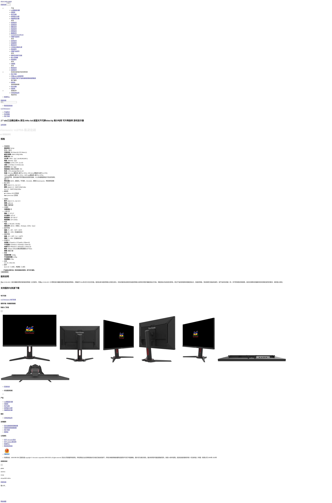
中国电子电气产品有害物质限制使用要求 (23, 78)
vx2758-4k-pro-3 (5, 108)
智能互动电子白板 (16, 55)
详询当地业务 (15, 92)
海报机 (13, 63)
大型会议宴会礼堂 (16, 47)
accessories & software (17, 34)
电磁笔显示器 (15, 18)
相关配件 (14, 49)
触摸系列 (14, 33)
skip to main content (6, 1)
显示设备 (14, 86)
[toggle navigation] (9, 4)
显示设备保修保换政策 (11, 425)
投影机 (13, 12)
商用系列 (14, 25)
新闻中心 (7, 97)
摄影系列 (14, 27)
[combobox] (166, 102)
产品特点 (7, 112)
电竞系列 (14, 29)
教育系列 (14, 45)
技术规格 (7, 114)
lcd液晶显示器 (15, 10)
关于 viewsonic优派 (10, 439)
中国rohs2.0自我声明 (17, 76)
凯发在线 (3, 4)
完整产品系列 (15, 36)
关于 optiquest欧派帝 (10, 442)
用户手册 (14, 74)
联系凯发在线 (8, 105)
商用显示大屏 (15, 16)
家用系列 (14, 22)
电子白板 (14, 14)
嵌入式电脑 (14, 57)
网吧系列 (14, 31)
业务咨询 (3, 124)
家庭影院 (14, 43)
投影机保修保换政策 (10, 428)
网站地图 (3, 501)
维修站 (13, 82)
